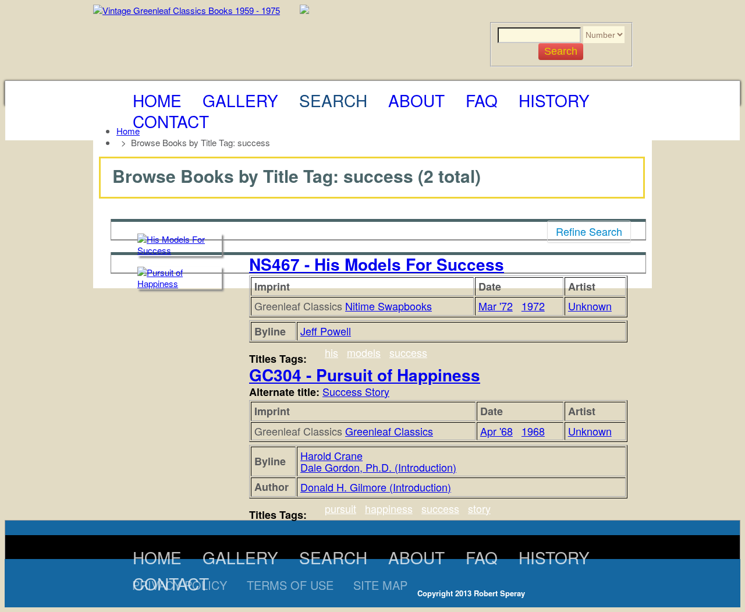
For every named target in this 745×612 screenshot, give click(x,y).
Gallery (240, 100)
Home (157, 100)
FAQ (482, 100)
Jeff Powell (325, 330)
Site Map (380, 584)
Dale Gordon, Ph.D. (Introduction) (378, 467)
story (479, 508)
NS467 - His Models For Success (376, 264)
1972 (533, 305)
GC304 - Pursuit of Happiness (364, 375)
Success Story (355, 391)
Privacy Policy (179, 584)
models (364, 352)
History (554, 100)
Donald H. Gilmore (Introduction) (375, 486)
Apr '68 (496, 430)
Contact (171, 121)
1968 (533, 430)
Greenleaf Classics (389, 430)
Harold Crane (331, 455)
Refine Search (589, 231)
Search (333, 100)
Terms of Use (290, 584)
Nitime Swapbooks (388, 305)
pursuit (340, 508)
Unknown (590, 305)
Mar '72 (495, 305)
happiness (389, 508)
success (408, 352)
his (331, 352)
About (416, 100)
